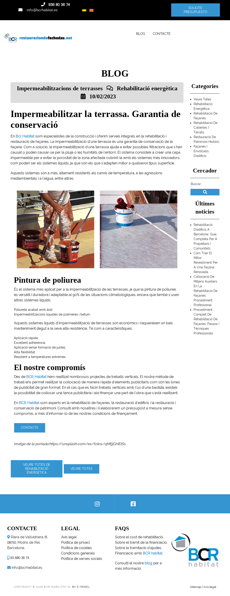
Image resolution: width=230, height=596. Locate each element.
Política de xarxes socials (81, 558)
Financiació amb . (139, 553)
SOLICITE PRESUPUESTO (195, 10)
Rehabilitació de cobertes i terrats (205, 127)
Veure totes (82, 468)
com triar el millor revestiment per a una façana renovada (206, 262)
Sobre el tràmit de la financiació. (141, 542)
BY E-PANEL (81, 586)
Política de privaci (75, 542)
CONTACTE (161, 33)
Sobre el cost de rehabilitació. (139, 537)
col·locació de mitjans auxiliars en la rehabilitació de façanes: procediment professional (205, 291)
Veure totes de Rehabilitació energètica (36, 468)
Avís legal (209, 587)
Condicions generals (78, 553)
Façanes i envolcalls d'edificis (201, 151)
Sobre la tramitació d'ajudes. (138, 548)
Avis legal (69, 537)
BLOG (140, 33)
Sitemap (195, 587)
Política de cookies (76, 548)
